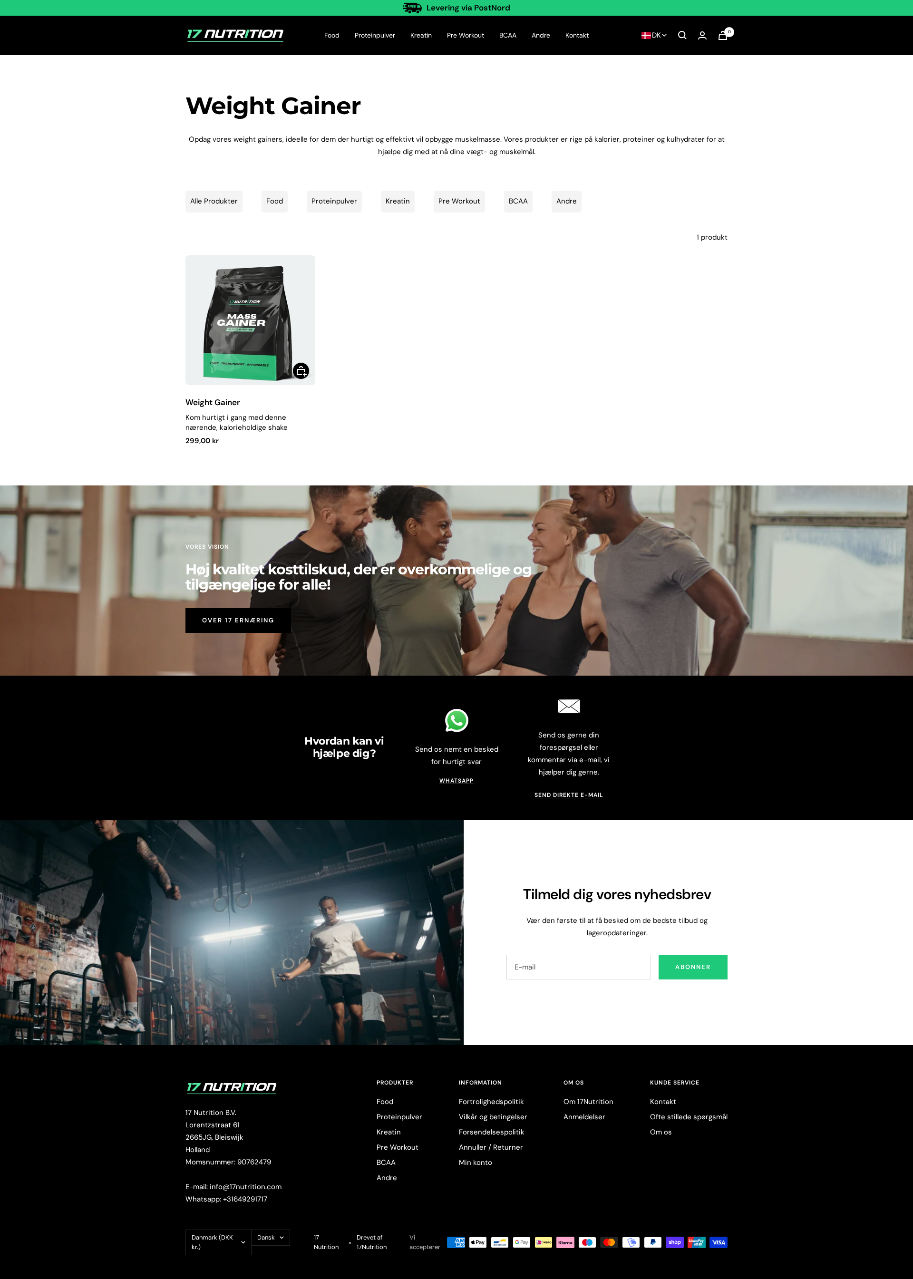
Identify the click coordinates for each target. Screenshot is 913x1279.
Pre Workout (465, 35)
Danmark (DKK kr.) (212, 1242)
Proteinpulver (375, 35)
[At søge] (682, 35)
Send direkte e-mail (568, 795)
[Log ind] (702, 35)
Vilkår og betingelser (493, 1117)
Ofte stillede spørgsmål (689, 1117)
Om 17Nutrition (588, 1101)
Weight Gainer (212, 402)
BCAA (507, 35)
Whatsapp (456, 781)
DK (656, 35)
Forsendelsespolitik (491, 1132)
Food (332, 35)
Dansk (266, 1237)
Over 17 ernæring (238, 620)
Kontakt (577, 35)
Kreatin (421, 35)
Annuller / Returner (491, 1147)
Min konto (475, 1162)
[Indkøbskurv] (723, 35)
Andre (541, 35)
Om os (661, 1132)
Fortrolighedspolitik (491, 1101)
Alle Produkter (214, 201)
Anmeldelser (584, 1117)
